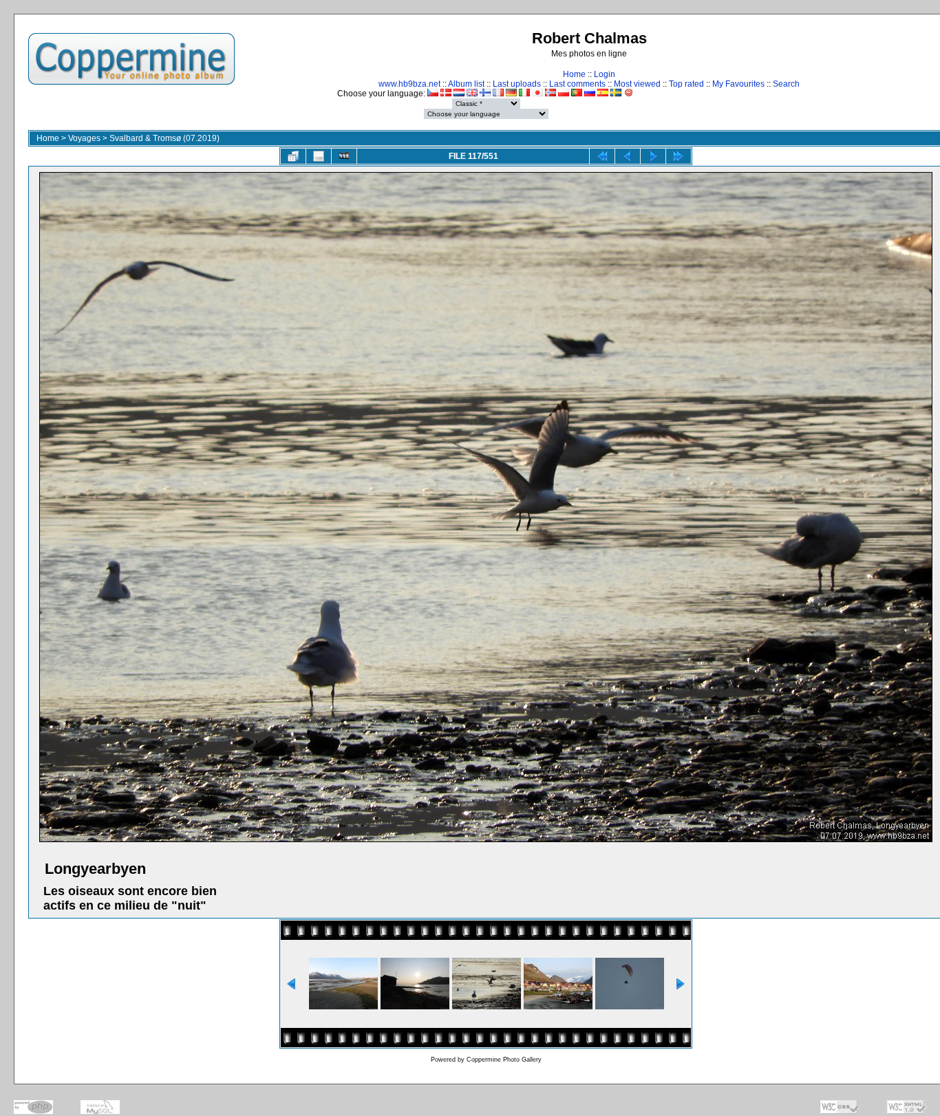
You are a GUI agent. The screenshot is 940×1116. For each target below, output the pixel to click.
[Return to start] (602, 156)
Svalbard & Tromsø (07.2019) (164, 138)
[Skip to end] (678, 156)
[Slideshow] (344, 156)
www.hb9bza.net (409, 84)
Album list (466, 84)
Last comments (577, 84)
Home (574, 74)
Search (786, 84)
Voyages (84, 138)
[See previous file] (627, 156)
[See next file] (653, 156)
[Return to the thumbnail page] (293, 156)
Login (604, 74)
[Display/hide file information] (318, 156)
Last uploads (517, 84)
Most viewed (637, 84)
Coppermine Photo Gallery (504, 1059)
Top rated (686, 84)
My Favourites (738, 84)
